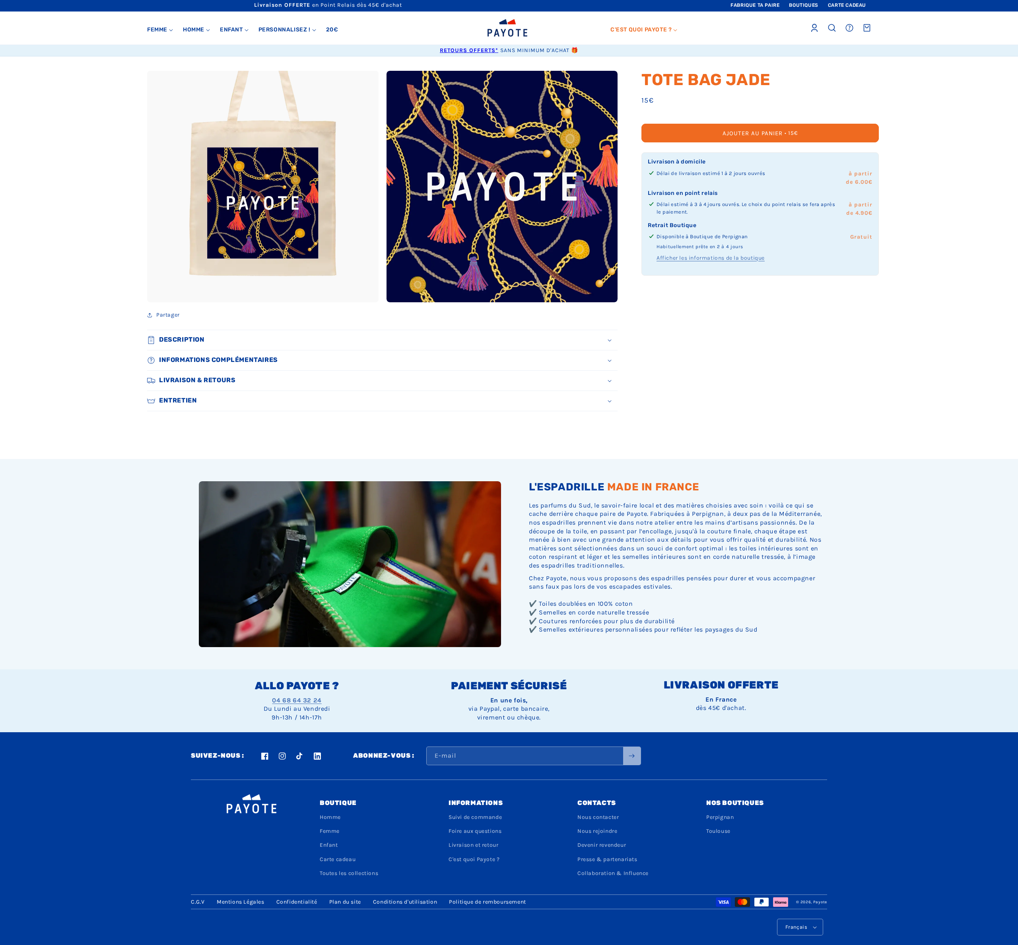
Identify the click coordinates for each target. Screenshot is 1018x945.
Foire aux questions (475, 831)
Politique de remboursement (487, 901)
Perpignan (720, 817)
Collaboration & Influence (613, 873)
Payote (820, 902)
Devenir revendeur (601, 845)
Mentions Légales (240, 901)
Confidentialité (296, 901)
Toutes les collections (349, 873)
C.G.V (198, 901)
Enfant (329, 845)
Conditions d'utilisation (405, 901)
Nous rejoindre (597, 831)
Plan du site (345, 901)
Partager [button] (168, 314)
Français (796, 927)
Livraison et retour (473, 845)
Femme (330, 831)
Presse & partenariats (607, 859)
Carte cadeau (338, 859)
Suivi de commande (475, 817)
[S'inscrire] (632, 756)
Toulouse (718, 831)
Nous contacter (598, 817)
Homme (330, 817)
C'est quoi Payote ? (474, 859)
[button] (160, 29)
